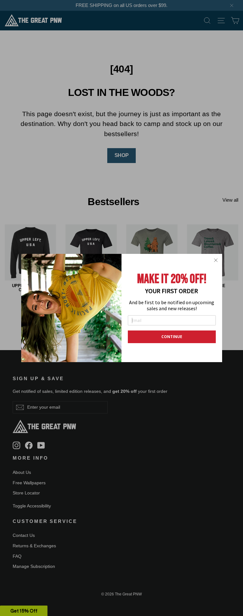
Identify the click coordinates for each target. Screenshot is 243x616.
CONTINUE (171, 336)
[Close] (216, 260)
